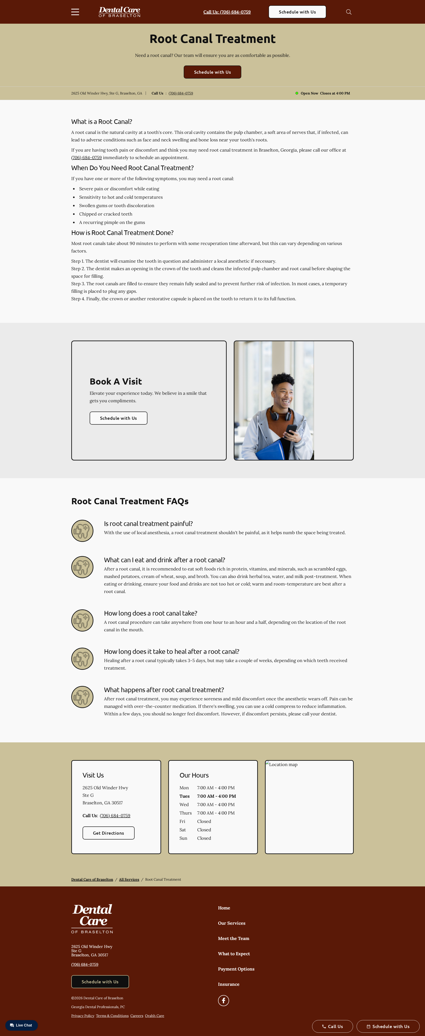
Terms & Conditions (112, 1015)
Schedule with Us (297, 12)
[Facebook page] (223, 1000)
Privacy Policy (82, 1015)
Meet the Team (233, 938)
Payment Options (236, 969)
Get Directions (108, 833)
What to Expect (234, 953)
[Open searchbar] (349, 12)
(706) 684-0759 (181, 93)
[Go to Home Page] (119, 12)
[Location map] (309, 807)
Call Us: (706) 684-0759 (227, 12)
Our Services (231, 923)
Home (224, 908)
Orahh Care (154, 1015)
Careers (136, 1015)
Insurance (229, 984)
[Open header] (76, 12)
